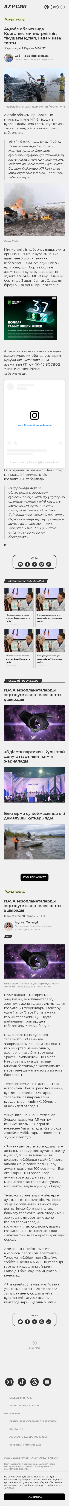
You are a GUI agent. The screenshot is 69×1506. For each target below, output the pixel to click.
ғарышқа (28, 1302)
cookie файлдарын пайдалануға (43, 1485)
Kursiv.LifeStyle (37, 1026)
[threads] (34, 1382)
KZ (54, 7)
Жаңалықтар (15, 19)
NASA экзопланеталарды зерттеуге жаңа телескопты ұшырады (32, 695)
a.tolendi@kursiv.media (27, 929)
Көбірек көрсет (34, 877)
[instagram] (9, 1382)
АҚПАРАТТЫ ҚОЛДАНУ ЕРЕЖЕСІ (28, 1437)
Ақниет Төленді (26, 922)
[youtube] (47, 1382)
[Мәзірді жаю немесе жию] (62, 7)
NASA (8, 936)
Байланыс (16, 1429)
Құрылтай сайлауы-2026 (25, 1445)
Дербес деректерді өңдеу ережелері (33, 1421)
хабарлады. (13, 133)
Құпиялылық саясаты (24, 1405)
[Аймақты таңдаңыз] (46, 7)
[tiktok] (22, 1382)
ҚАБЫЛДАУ (34, 1496)
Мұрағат (14, 1413)
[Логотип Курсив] (15, 6)
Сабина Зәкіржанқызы (32, 55)
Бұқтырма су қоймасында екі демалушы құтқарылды (34, 816)
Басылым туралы (20, 1398)
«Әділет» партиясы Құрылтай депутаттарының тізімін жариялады (34, 756)
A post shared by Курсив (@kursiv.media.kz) (34, 462)
